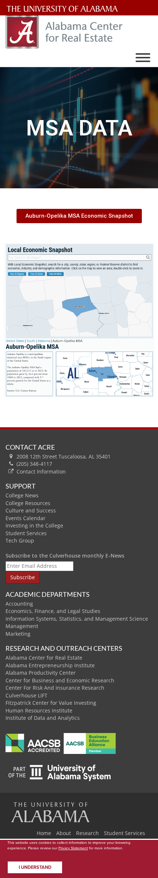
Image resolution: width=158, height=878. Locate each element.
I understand (35, 867)
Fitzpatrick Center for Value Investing (51, 702)
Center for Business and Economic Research (60, 680)
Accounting (19, 603)
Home (44, 833)
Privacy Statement (73, 847)
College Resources (28, 503)
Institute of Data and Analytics (43, 717)
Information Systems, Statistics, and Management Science (77, 618)
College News (22, 495)
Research (87, 833)
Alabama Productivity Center (41, 672)
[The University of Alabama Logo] (64, 9)
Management (22, 626)
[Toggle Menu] (143, 57)
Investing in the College (34, 525)
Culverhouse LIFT (26, 695)
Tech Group (20, 540)
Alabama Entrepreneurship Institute (50, 665)
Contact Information (41, 471)
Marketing (18, 633)
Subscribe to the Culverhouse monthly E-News (65, 555)
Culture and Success (31, 510)
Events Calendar (26, 518)
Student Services (26, 533)
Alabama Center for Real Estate (44, 657)
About (63, 833)
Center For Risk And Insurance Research (55, 687)
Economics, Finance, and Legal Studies (53, 610)
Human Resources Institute (39, 710)
